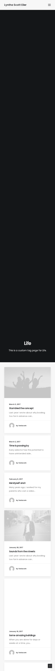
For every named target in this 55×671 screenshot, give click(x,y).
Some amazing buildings (22, 635)
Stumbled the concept (21, 408)
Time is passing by (19, 445)
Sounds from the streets (22, 551)
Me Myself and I (17, 483)
